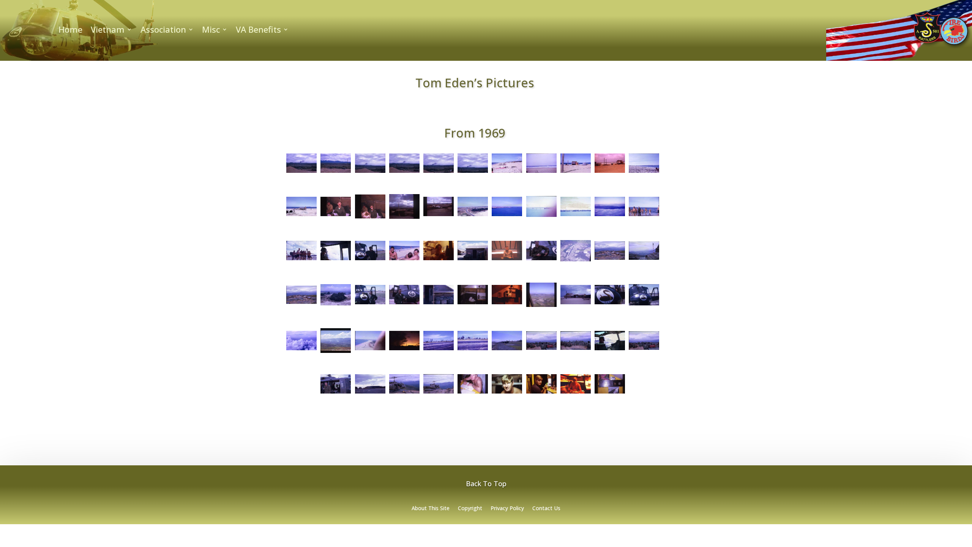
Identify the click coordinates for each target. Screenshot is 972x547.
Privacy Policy (507, 509)
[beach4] (610, 173)
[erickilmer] (438, 260)
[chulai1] (473, 216)
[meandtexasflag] (404, 304)
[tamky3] (507, 350)
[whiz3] (541, 393)
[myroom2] (507, 304)
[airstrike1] (335, 173)
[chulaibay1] (541, 217)
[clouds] (610, 216)
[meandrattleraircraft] (370, 304)
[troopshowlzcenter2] (575, 350)
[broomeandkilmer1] (335, 216)
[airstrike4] (438, 173)
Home (70, 31)
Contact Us (546, 509)
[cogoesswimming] (301, 260)
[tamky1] (438, 350)
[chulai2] (507, 216)
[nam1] (541, 307)
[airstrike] (301, 173)
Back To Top (486, 483)
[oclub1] (575, 304)
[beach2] (541, 173)
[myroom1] (473, 304)
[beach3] (575, 173)
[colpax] (335, 260)
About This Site (431, 509)
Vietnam (108, 31)
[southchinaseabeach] (370, 350)
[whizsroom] (610, 393)
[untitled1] (610, 350)
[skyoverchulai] (301, 350)
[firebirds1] (473, 260)
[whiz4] (575, 393)
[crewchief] (370, 260)
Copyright (470, 509)
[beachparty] (301, 216)
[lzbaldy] (575, 261)
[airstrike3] (404, 173)
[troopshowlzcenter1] (541, 350)
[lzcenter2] (644, 260)
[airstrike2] (370, 173)
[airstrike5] (473, 173)
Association (163, 31)
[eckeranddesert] (404, 260)
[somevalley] (335, 353)
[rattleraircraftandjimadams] (644, 305)
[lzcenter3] (301, 304)
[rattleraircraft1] (610, 304)
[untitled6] (404, 393)
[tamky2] (473, 350)
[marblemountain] (335, 305)
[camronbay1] (404, 219)
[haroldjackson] (507, 260)
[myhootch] (438, 304)
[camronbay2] (438, 216)
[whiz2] (507, 393)
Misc (211, 31)
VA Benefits (258, 31)
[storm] (404, 350)
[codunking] (644, 216)
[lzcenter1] (610, 260)
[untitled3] (644, 350)
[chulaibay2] (575, 216)
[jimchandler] (541, 260)
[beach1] (507, 173)
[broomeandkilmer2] (370, 218)
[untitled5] (370, 393)
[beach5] (644, 173)
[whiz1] (473, 393)
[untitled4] (335, 393)
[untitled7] (438, 393)
